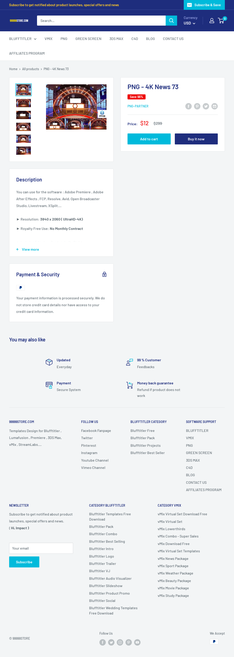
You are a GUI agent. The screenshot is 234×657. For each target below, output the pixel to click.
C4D (189, 467)
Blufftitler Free (142, 430)
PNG (189, 445)
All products (30, 69)
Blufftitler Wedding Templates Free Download (113, 610)
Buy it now (196, 139)
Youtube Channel (95, 460)
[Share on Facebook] (188, 105)
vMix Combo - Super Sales (178, 536)
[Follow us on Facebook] (102, 642)
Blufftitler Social (102, 600)
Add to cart (149, 139)
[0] (221, 20)
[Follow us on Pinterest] (128, 642)
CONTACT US (196, 482)
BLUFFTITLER (197, 430)
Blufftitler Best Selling (107, 541)
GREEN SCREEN (199, 452)
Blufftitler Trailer (102, 563)
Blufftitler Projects (145, 445)
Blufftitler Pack (142, 438)
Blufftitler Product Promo (109, 593)
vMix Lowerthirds (171, 529)
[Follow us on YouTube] (137, 642)
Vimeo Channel (93, 467)
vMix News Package (173, 558)
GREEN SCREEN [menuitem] (88, 38)
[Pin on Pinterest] (197, 105)
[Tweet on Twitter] (206, 105)
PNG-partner (138, 106)
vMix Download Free (174, 543)
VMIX (190, 438)
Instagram (89, 452)
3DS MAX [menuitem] (116, 38)
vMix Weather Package (175, 573)
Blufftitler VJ (99, 571)
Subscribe (24, 562)
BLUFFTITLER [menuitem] (20, 38)
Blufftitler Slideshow (105, 585)
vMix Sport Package (173, 566)
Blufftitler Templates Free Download (110, 516)
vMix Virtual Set (170, 521)
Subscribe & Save (207, 5)
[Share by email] (214, 105)
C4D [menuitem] (134, 38)
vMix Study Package (173, 595)
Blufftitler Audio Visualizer (110, 578)
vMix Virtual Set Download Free (182, 514)
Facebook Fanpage (96, 430)
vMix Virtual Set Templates (179, 551)
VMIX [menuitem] (49, 38)
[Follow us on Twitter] (111, 642)
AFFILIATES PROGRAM (203, 489)
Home (13, 69)
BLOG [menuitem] (150, 38)
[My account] (212, 20)
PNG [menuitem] (64, 38)
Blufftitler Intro (101, 548)
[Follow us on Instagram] (120, 642)
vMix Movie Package (173, 588)
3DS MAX (193, 460)
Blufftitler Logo (101, 556)
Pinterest (88, 445)
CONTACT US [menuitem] (173, 38)
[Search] (171, 21)
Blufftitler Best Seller (147, 452)
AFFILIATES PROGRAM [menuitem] (27, 53)
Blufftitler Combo (103, 534)
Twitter (87, 438)
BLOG (190, 475)
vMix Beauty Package (174, 580)
